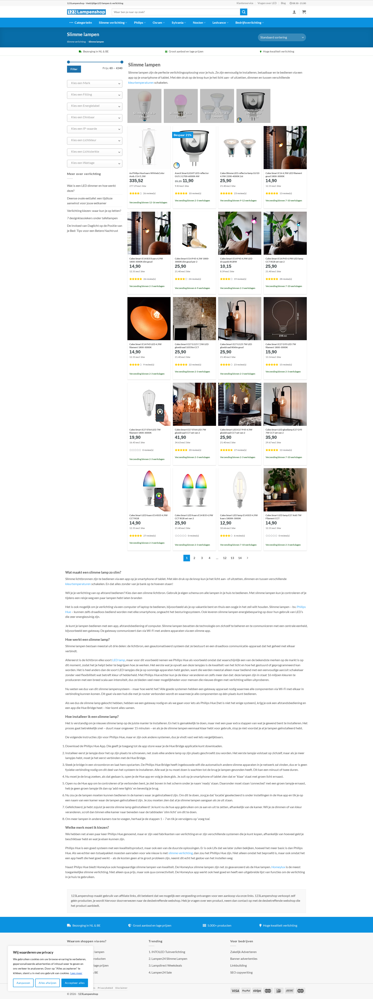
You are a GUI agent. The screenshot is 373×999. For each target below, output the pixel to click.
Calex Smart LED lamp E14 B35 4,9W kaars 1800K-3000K (239, 517)
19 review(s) (240, 279)
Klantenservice (245, 3)
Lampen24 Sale (162, 972)
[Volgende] (247, 558)
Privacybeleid (105, 987)
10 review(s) (195, 193)
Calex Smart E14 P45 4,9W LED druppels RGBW (236, 260)
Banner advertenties (243, 958)
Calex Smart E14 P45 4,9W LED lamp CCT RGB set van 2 (284, 260)
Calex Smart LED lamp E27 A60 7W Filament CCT (284, 517)
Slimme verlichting (112, 22)
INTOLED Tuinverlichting (168, 952)
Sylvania (177, 22)
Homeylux (278, 867)
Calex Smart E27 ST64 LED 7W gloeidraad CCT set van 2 (190, 431)
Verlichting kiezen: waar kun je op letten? (94, 210)
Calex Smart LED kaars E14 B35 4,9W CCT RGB (148, 517)
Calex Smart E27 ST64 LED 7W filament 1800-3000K (145, 431)
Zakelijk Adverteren (243, 952)
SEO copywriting (241, 972)
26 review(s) (149, 193)
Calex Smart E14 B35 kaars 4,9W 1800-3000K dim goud (146, 260)
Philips (138, 22)
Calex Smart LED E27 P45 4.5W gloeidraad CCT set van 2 (236, 431)
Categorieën (83, 22)
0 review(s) (147, 450)
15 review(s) (286, 364)
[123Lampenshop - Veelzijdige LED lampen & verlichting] (86, 12)
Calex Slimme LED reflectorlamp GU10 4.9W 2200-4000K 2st (239, 175)
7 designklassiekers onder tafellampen (92, 218)
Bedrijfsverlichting (248, 22)
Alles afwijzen (48, 982)
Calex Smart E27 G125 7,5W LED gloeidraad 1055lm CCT (192, 346)
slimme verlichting (180, 853)
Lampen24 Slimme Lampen (169, 958)
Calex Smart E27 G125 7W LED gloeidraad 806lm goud (236, 346)
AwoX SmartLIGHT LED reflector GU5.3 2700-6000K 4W (192, 175)
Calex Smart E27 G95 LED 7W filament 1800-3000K (281, 346)
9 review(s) (148, 364)
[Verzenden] (243, 12)
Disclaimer (121, 987)
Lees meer (76, 973)
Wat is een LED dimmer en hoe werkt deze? (91, 188)
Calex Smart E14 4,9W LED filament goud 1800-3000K (284, 175)
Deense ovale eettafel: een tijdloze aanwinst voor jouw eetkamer (89, 200)
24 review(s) (195, 279)
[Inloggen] (294, 12)
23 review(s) (240, 193)
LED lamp (118, 660)
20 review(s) (195, 450)
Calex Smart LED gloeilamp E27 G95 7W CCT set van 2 (284, 431)
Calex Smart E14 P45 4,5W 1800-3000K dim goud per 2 (192, 260)
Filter (74, 69)
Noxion (198, 22)
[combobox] (94, 84)
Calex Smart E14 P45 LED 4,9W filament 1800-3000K (145, 346)
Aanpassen (23, 982)
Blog (283, 3)
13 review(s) (286, 193)
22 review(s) (195, 364)
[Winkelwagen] (304, 12)
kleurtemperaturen (141, 82)
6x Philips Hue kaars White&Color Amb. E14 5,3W (147, 175)
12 (225, 558)
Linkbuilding (238, 965)
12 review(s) (286, 450)
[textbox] (94, 83)
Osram (157, 22)
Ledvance (219, 22)
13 (232, 558)
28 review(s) (286, 279)
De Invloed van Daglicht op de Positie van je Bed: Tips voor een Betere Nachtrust (94, 228)
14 (240, 558)
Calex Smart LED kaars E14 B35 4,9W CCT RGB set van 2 (194, 517)
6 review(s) (239, 535)
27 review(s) (240, 450)
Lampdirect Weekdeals (167, 965)
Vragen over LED (267, 3)
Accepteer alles (75, 982)
